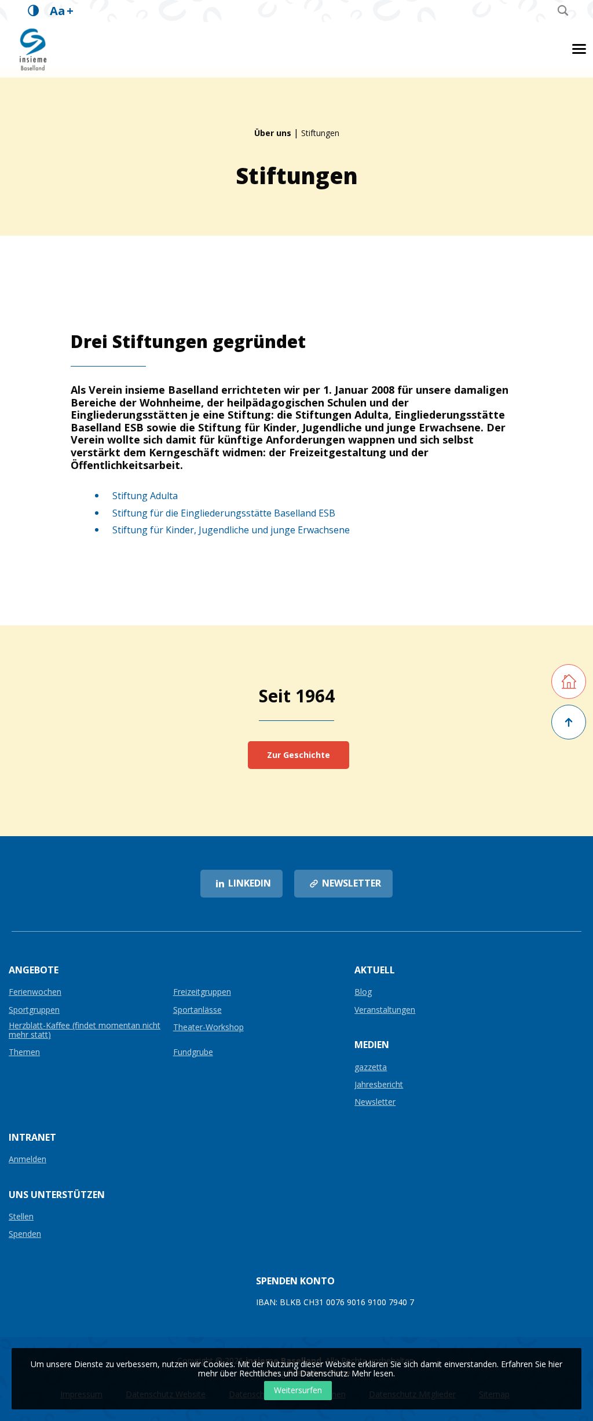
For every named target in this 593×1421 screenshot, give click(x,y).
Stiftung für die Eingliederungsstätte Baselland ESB (223, 513)
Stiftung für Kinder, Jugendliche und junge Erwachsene (231, 529)
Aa (62, 11)
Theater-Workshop (208, 1027)
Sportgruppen (34, 1010)
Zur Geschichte (298, 754)
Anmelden (27, 1159)
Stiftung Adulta (145, 495)
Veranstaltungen (384, 1010)
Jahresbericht (378, 1085)
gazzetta (370, 1067)
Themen (24, 1052)
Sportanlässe (197, 1010)
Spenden (25, 1234)
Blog (363, 992)
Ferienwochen (35, 992)
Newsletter (375, 1102)
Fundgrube (193, 1052)
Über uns (272, 132)
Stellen (21, 1217)
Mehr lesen (372, 1373)
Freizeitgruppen (202, 992)
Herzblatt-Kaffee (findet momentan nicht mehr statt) (84, 1030)
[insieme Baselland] (34, 48)
